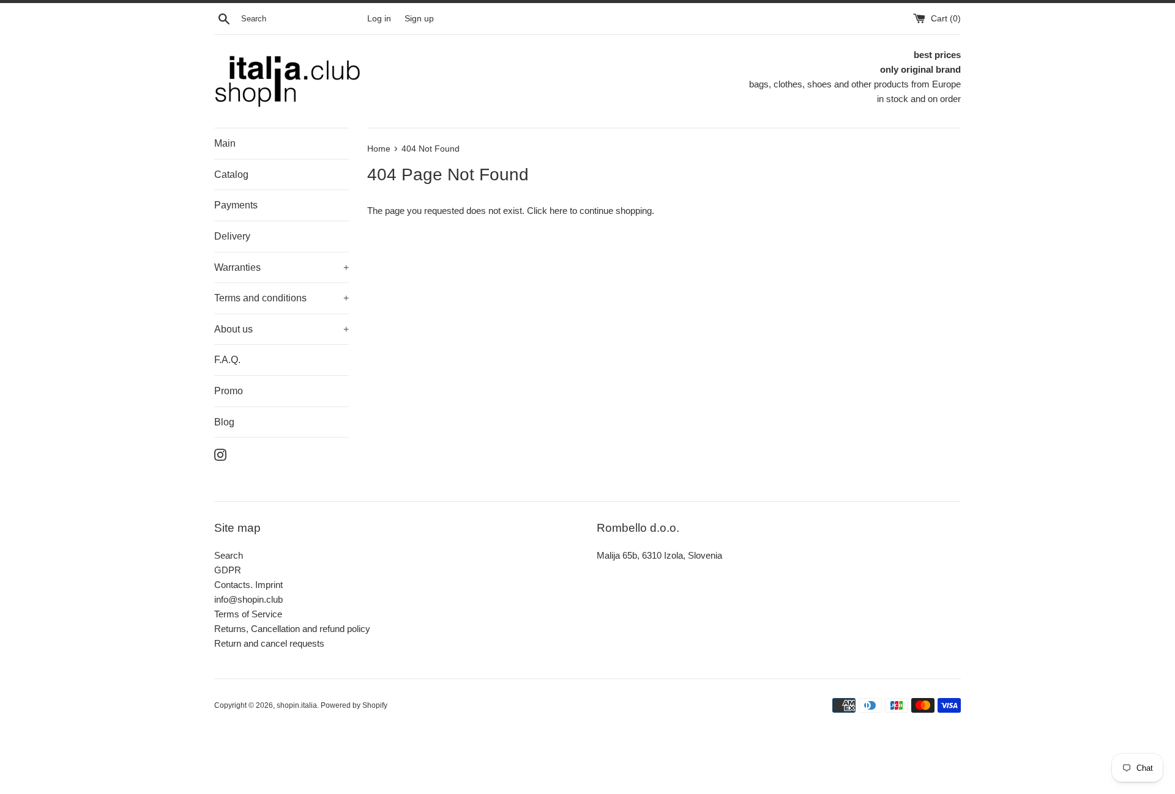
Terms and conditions (281, 298)
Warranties (281, 267)
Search (228, 555)
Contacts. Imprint (248, 584)
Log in (379, 18)
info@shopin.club (248, 599)
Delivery (232, 236)
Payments (236, 205)
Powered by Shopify (354, 705)
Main (225, 143)
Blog (224, 422)
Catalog (231, 174)
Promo (228, 391)
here (558, 210)
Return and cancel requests (269, 643)
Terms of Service (248, 614)
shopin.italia (297, 705)
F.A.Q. (227, 360)
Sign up (419, 18)
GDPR (227, 570)
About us (281, 329)
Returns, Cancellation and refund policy (292, 628)
